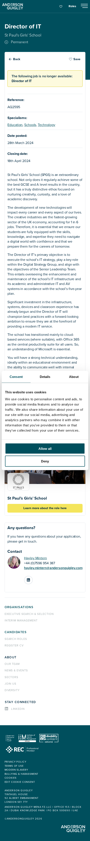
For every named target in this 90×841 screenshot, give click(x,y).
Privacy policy (15, 761)
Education (14, 125)
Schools (30, 125)
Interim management (21, 620)
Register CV (14, 645)
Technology (46, 125)
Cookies (11, 777)
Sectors (12, 677)
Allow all (45, 448)
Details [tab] (45, 377)
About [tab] (74, 377)
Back (16, 59)
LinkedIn (32, 578)
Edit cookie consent (20, 782)
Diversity (12, 690)
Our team (12, 664)
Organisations (19, 607)
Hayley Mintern (35, 558)
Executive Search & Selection (29, 614)
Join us (11, 683)
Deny (45, 461)
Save (76, 59)
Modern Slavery (16, 769)
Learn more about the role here (45, 508)
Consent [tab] (16, 377)
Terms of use (14, 766)
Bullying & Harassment (21, 774)
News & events (16, 670)
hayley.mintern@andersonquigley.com (53, 568)
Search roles (16, 639)
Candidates (16, 632)
